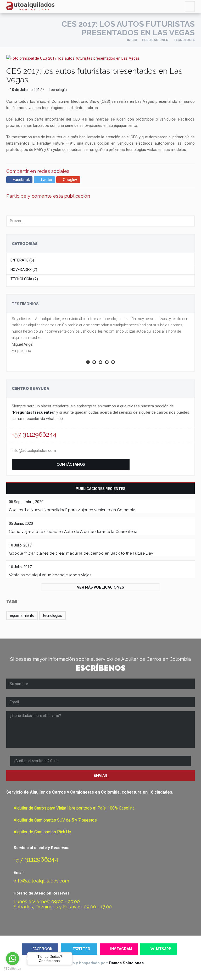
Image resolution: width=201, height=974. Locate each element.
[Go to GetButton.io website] (12, 968)
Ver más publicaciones (100, 587)
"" (33, 412)
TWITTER (81, 949)
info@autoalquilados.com (34, 450)
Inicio (132, 40)
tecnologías (52, 615)
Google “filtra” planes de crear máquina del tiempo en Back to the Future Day (81, 553)
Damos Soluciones (126, 963)
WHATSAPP (160, 949)
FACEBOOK (42, 949)
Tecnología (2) (24, 279)
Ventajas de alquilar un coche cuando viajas (50, 575)
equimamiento (22, 615)
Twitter (45, 179)
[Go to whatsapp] (12, 958)
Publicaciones (155, 40)
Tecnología (58, 90)
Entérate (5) (22, 260)
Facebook (21, 179)
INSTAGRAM (121, 949)
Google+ (69, 179)
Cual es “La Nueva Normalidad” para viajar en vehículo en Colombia (72, 510)
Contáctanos (71, 464)
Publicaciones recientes (100, 489)
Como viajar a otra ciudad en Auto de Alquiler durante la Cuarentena (73, 531)
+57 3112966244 (34, 434)
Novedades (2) (23, 270)
